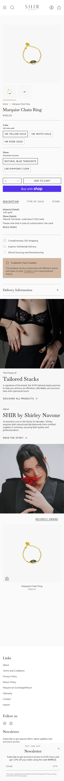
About (6, 664)
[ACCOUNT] (51, 7)
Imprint (6, 704)
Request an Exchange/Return (17, 687)
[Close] (58, 748)
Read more (10, 227)
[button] (12, 7)
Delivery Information (17, 290)
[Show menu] (4, 7)
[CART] (59, 7)
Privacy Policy (51, 774)
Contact (7, 699)
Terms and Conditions (14, 670)
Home (5, 104)
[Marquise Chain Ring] (32, 553)
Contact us (29, 270)
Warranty (7, 693)
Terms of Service (16, 776)
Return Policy (9, 682)
